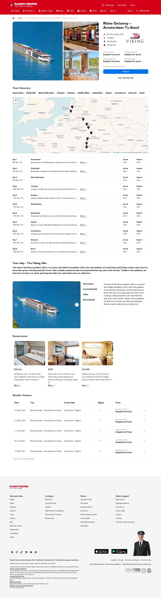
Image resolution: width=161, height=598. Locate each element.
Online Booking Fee (17, 576)
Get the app (109, 5)
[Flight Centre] (19, 487)
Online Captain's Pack (88, 514)
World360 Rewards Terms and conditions (105, 564)
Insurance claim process (125, 522)
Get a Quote (121, 5)
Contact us (120, 507)
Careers (48, 507)
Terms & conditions (132, 560)
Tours (71, 11)
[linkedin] (26, 552)
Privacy (118, 514)
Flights (16, 11)
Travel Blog (14, 533)
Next (77, 305)
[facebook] (12, 552)
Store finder (120, 511)
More (113, 11)
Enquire (125, 71)
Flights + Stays (47, 11)
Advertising (49, 518)
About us (48, 499)
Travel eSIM (84, 518)
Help (132, 5)
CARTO (145, 152)
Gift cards (84, 503)
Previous (16, 305)
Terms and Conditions (18, 569)
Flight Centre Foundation (54, 511)
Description (88, 284)
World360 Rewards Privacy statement (136, 564)
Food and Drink (90, 289)
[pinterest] (35, 552)
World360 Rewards (87, 522)
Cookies (119, 518)
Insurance (84, 511)
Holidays (29, 11)
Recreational (89, 300)
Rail (11, 522)
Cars (105, 11)
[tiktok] (21, 552)
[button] (72, 106)
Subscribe (84, 526)
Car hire (13, 511)
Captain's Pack (86, 499)
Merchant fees (15, 582)
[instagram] (16, 552)
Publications (14, 530)
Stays (61, 11)
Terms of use (146, 560)
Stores (130, 11)
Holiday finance (86, 507)
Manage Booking (122, 503)
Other (85, 294)
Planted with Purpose (53, 514)
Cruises (83, 11)
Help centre (120, 499)
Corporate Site (50, 503)
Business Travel (16, 526)
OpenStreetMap (127, 152)
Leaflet (117, 152)
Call (126, 78)
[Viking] (46, 304)
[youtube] (31, 552)
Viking (46, 304)
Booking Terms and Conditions (21, 586)
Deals (94, 11)
